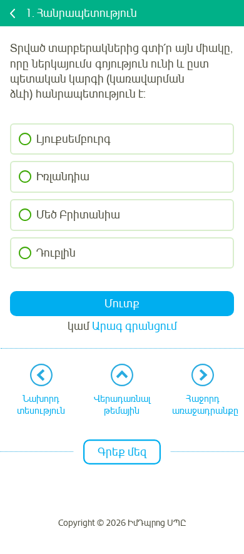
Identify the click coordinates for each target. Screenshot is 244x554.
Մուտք (122, 303)
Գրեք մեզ (122, 452)
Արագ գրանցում (134, 326)
